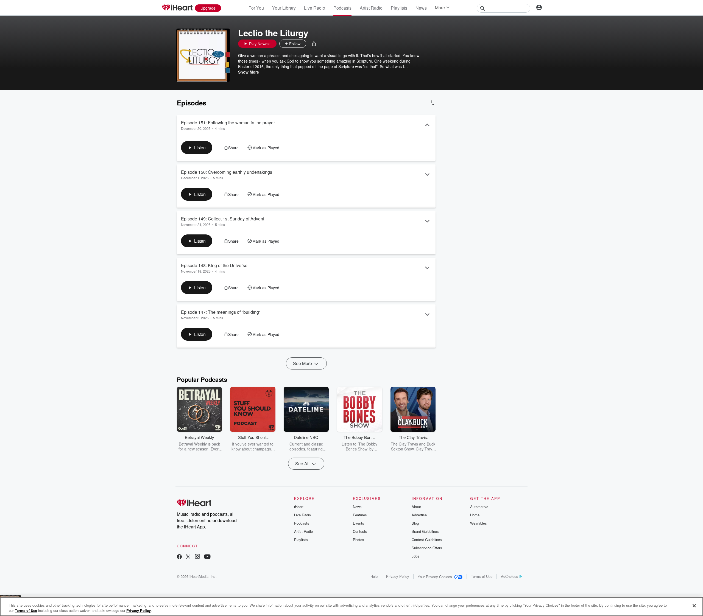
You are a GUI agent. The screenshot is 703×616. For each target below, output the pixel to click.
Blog (415, 523)
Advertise (419, 514)
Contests (360, 531)
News (421, 8)
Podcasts (342, 8)
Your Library (284, 8)
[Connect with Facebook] (179, 557)
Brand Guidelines (425, 531)
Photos (358, 539)
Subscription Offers (427, 547)
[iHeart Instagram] (197, 557)
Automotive (479, 506)
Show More (248, 72)
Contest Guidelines (427, 539)
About (416, 506)
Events (358, 523)
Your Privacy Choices (435, 576)
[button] (314, 43)
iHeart (298, 506)
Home (474, 514)
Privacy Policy (397, 576)
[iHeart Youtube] (207, 557)
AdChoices (509, 576)
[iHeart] (177, 7)
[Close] (694, 606)
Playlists (399, 8)
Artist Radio (371, 8)
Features (360, 514)
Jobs (415, 556)
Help (374, 576)
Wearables (478, 523)
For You (256, 8)
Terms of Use (481, 576)
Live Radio (314, 8)
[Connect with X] (188, 557)
